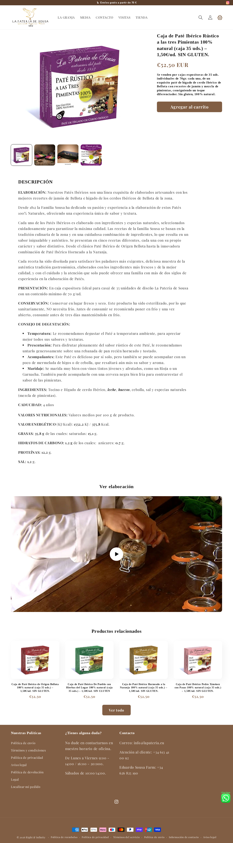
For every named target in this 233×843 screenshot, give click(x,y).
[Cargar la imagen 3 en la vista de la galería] (67, 155)
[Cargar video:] (116, 554)
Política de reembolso (64, 837)
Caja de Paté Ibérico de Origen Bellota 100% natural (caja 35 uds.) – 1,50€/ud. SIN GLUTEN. (35, 687)
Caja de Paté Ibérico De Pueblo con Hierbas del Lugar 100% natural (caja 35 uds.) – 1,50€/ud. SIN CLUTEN (89, 687)
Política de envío (23, 743)
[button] (201, 17)
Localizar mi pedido (25, 787)
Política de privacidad (27, 757)
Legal (15, 779)
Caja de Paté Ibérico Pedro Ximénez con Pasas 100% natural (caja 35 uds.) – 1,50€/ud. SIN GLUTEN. (198, 687)
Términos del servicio (126, 837)
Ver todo (116, 710)
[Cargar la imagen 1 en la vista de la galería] (21, 155)
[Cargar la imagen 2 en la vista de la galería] (44, 155)
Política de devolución (27, 772)
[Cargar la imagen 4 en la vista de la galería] (91, 155)
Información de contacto (184, 837)
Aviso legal (19, 765)
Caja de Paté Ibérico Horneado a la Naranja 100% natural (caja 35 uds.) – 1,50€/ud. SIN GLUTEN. (143, 687)
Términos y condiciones (28, 750)
